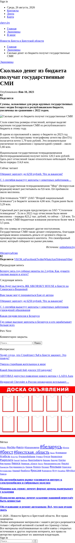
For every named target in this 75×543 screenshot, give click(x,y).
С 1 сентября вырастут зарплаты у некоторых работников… (35, 179)
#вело (52, 453)
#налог (65, 463)
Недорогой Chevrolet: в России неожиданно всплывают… (34, 381)
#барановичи (31, 447)
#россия (36, 470)
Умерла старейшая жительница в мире (23, 364)
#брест (6, 451)
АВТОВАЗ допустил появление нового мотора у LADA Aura (36, 375)
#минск (16, 463)
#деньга (39, 456)
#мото (40, 464)
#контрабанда (35, 460)
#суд (54, 470)
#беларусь (6, 252)
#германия (60, 452)
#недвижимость (17, 467)
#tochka (11, 447)
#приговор (66, 467)
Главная (11, 28)
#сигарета (47, 470)
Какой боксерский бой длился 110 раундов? (26, 370)
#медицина (5, 463)
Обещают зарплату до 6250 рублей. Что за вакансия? (31, 174)
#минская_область (29, 463)
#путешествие (6, 471)
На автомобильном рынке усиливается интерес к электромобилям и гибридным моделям (31, 481)
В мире (11, 34)
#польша (55, 466)
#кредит (54, 460)
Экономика (13, 31)
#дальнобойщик (27, 456)
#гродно (14, 457)
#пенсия (28, 467)
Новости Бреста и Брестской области (22, 40)
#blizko (3, 447)
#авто (20, 447)
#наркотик (4, 467)
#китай (17, 460)
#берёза (66, 447)
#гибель (5, 456)
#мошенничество (52, 463)
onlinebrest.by (67, 247)
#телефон (61, 471)
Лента (10, 13)
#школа (3, 474)
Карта (10, 16)
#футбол (70, 470)
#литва (62, 460)
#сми (15, 252)
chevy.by (5, 22)
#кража (46, 460)
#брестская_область (31, 452)
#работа (25, 470)
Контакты (13, 10)
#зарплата (6, 460)
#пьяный (16, 471)
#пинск (37, 467)
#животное (56, 456)
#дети (46, 456)
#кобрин (23, 460)
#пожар (45, 467)
